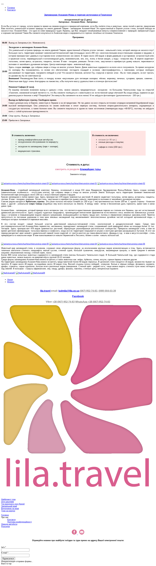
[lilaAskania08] (38, 273)
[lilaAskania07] (8, 273)
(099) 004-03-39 (107, 291)
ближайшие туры (90, 169)
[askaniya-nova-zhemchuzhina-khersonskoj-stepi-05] (25, 244)
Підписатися (8, 558)
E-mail (4, 553)
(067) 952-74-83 (88, 291)
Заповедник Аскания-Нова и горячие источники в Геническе (78, 15)
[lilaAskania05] (23, 273)
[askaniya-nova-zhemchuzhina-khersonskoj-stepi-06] (121, 244)
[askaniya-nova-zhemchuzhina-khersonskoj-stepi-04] (73, 244)
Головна (11, 8)
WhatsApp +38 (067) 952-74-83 (92, 301)
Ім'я (3, 547)
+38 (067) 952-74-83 (64, 301)
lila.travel (45, 291)
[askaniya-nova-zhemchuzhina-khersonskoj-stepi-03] (25, 183)
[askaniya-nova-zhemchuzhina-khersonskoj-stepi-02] (121, 183)
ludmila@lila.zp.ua (68, 291)
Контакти (11, 10)
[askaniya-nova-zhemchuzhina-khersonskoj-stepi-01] (73, 183)
